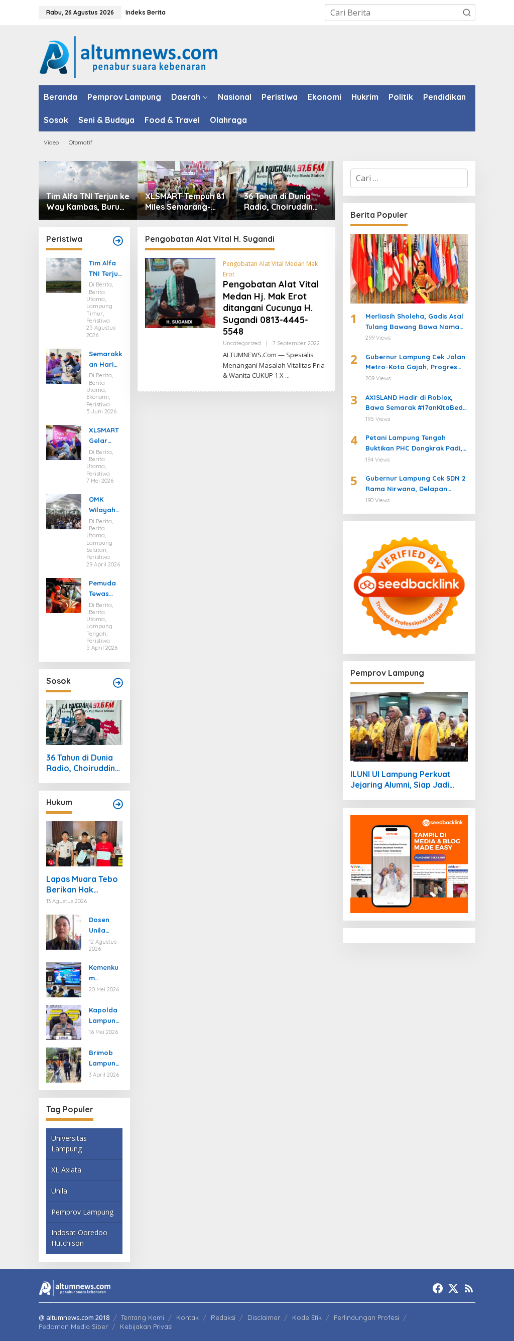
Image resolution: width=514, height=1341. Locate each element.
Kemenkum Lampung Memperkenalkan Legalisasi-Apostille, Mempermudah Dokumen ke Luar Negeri (105, 973)
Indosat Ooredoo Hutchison (79, 1238)
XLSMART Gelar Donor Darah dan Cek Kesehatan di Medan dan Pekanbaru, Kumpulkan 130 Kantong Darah (105, 436)
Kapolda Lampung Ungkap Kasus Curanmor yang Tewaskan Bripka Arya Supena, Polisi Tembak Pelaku (105, 1016)
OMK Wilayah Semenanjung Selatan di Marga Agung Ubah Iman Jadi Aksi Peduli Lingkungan (105, 505)
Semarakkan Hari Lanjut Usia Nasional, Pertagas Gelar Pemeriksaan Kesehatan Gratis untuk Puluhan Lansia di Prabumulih (105, 360)
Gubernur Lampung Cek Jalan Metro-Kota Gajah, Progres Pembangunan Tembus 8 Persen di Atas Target (415, 363)
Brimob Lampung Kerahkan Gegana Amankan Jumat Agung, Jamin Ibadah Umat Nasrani (104, 1059)
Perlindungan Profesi (366, 1317)
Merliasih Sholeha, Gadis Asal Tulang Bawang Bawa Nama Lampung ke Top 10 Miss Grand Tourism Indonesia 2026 (415, 322)
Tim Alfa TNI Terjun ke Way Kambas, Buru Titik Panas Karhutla (88, 201)
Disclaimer (263, 1317)
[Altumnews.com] (129, 55)
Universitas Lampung (69, 1143)
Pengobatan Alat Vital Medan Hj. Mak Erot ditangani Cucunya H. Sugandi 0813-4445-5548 (271, 307)
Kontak (187, 1317)
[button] (466, 12)
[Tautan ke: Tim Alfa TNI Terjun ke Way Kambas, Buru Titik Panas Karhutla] (63, 274)
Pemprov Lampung (82, 1212)
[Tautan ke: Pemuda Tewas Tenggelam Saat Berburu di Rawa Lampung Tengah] (63, 594)
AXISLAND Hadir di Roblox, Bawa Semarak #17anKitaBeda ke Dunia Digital (416, 403)
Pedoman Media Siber (73, 1326)
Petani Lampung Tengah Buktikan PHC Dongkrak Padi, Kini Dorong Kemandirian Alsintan (413, 443)
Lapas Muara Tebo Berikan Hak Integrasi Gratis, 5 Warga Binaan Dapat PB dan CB (82, 884)
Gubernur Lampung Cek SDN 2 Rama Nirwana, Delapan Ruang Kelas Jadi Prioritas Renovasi (415, 484)
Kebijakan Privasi (146, 1326)
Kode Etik (307, 1317)
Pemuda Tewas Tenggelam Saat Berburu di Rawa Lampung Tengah (104, 589)
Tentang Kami (142, 1317)
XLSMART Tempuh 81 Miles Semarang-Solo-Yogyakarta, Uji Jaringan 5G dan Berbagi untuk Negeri (186, 201)
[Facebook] (437, 1288)
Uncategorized (242, 343)
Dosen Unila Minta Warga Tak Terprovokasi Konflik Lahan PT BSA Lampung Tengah (104, 926)
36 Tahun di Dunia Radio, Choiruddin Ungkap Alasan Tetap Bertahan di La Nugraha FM (285, 201)
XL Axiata (66, 1169)
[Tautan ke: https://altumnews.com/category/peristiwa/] (118, 241)
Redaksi (223, 1317)
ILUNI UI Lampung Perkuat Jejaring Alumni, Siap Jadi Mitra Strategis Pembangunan (409, 779)
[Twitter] (453, 1288)
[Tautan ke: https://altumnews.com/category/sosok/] (118, 683)
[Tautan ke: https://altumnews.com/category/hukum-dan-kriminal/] (118, 804)
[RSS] (468, 1288)
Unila (59, 1191)
